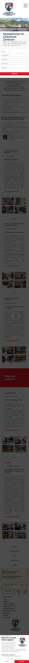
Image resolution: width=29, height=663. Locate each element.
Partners (6, 617)
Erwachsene (4, 59)
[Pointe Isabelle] (9, 8)
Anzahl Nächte (5, 55)
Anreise (5, 615)
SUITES (14, 565)
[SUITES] (8, 526)
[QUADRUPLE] (8, 440)
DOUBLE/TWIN (14, 551)
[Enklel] (8, 201)
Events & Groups (9, 604)
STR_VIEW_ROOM (11, 191)
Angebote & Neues (9, 611)
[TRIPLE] (8, 350)
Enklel (14, 547)
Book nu (14, 74)
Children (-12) (4, 63)
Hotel (5, 599)
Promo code (4, 67)
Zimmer (5, 601)
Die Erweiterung (9, 608)
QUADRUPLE (14, 560)
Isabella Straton (9, 606)
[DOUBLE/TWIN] (8, 275)
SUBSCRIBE (8, 591)
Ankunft (3, 51)
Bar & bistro (7, 597)
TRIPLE (14, 556)
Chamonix (6, 613)
